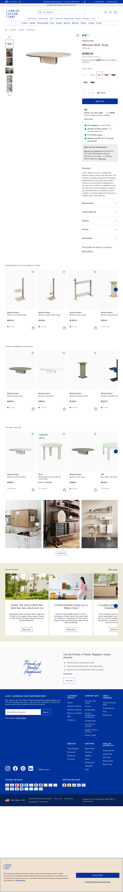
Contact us (71, 720)
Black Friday (107, 764)
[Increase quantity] (92, 93)
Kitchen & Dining (42, 23)
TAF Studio (86, 48)
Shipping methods (74, 710)
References (107, 715)
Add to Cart (100, 101)
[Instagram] (7, 768)
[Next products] (116, 289)
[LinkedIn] (30, 768)
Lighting (32, 23)
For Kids (99, 23)
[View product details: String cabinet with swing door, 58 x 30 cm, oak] (18, 513)
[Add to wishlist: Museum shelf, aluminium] (32, 433)
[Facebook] (15, 768)
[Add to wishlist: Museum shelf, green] (32, 352)
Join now (69, 681)
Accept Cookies (97, 875)
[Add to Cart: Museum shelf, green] (33, 408)
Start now (101, 159)
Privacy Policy (20, 881)
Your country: (10, 718)
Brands (78, 19)
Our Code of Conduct (90, 725)
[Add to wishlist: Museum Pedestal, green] (95, 352)
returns (100, 135)
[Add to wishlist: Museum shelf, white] (63, 352)
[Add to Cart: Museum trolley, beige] (95, 328)
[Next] (116, 606)
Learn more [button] (88, 119)
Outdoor (83, 23)
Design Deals (108, 761)
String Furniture (88, 41)
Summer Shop (43, 19)
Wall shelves (31, 30)
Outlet (93, 19)
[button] (105, 12)
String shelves (87, 251)
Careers (88, 706)
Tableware (89, 766)
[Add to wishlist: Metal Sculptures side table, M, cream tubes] (63, 433)
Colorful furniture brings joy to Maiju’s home (71, 606)
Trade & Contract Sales (109, 704)
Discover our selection (92, 151)
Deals (51, 19)
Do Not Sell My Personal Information (40, 799)
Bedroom (67, 23)
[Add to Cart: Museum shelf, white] (64, 408)
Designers (86, 19)
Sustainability (90, 710)
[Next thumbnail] (9, 95)
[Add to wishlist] (78, 35)
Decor (52, 23)
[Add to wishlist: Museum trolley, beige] (95, 272)
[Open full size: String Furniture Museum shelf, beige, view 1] (49, 58)
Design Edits (108, 754)
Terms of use (58, 799)
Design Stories (69, 19)
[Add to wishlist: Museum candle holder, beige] (63, 272)
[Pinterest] (23, 768)
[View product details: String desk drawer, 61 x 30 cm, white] (95, 525)
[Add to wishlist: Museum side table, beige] (32, 272)
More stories (113, 570)
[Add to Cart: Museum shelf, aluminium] (33, 489)
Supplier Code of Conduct (91, 731)
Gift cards (106, 757)
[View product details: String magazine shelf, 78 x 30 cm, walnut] (71, 517)
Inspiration (58, 19)
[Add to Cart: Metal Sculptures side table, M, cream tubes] (64, 489)
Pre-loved (71, 759)
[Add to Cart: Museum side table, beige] (33, 328)
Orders (70, 703)
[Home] (6, 30)
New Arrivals (32, 19)
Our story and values (90, 702)
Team (105, 712)
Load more (61, 553)
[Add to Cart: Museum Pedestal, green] (95, 408)
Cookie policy (33, 802)
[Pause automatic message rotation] (84, 1)
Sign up (46, 712)
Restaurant (71, 756)
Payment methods (74, 706)
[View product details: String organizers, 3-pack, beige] (37, 524)
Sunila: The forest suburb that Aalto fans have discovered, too (27, 606)
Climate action (90, 721)
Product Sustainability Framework (90, 715)
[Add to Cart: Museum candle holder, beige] (64, 328)
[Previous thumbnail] (9, 37)
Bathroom (75, 23)
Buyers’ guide (90, 735)
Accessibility (43, 802)
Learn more (67, 674)
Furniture (24, 23)
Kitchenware (90, 763)
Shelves (21, 30)
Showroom (71, 752)
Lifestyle (91, 23)
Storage (59, 23)
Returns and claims (74, 713)
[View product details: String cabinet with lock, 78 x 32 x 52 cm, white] (101, 526)
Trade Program (108, 708)
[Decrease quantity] (84, 93)
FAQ (69, 717)
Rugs (87, 769)
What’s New (89, 749)
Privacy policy (68, 799)
